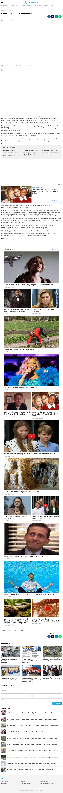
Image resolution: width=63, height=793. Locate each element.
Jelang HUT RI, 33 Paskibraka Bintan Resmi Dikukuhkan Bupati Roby (51, 678)
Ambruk (4, 630)
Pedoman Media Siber (46, 783)
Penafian (4, 783)
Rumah (16, 630)
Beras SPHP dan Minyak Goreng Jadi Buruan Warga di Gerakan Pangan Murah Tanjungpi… (33, 750)
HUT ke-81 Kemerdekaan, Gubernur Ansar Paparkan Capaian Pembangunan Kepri (30, 713)
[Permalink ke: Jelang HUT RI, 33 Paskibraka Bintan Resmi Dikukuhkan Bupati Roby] (52, 670)
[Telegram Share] (56, 16)
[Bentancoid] (31, 2)
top (31, 630)
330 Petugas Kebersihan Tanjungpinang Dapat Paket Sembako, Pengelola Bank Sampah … (33, 719)
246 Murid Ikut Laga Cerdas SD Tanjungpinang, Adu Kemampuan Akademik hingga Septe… (33, 725)
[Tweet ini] (52, 16)
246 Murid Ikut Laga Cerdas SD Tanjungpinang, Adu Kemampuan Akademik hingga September (10, 678)
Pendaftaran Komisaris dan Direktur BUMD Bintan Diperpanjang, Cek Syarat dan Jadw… (32, 763)
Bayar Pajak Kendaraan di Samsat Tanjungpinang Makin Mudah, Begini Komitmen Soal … (32, 744)
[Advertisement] (31, 172)
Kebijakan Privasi (26, 783)
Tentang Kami (5, 781)
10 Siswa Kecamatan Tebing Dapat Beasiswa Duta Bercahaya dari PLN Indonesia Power (51, 152)
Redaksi (23, 781)
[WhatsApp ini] (60, 16)
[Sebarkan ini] (49, 16)
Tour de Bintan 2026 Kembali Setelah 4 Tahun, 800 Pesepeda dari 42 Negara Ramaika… (32, 757)
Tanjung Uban (23, 630)
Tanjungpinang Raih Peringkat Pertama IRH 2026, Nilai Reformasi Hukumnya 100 (30, 769)
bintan (10, 630)
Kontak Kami (44, 781)
